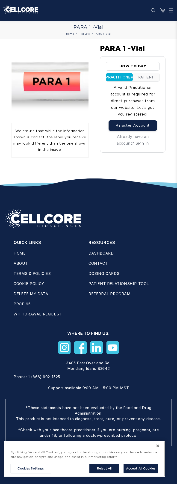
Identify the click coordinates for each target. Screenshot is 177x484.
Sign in (142, 143)
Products (84, 33)
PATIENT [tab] (146, 77)
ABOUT (21, 263)
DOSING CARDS (103, 273)
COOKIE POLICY (29, 283)
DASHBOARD (101, 253)
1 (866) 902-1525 (44, 376)
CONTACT (98, 263)
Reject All (104, 468)
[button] (170, 10)
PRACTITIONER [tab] (119, 77)
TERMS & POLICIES (32, 273)
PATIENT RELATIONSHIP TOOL (118, 283)
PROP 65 (22, 304)
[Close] (158, 446)
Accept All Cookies (141, 468)
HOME (20, 253)
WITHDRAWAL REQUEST (38, 314)
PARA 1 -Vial (103, 33)
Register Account (133, 125)
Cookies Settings (31, 468)
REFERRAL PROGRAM (109, 293)
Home (70, 33)
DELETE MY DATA (31, 293)
